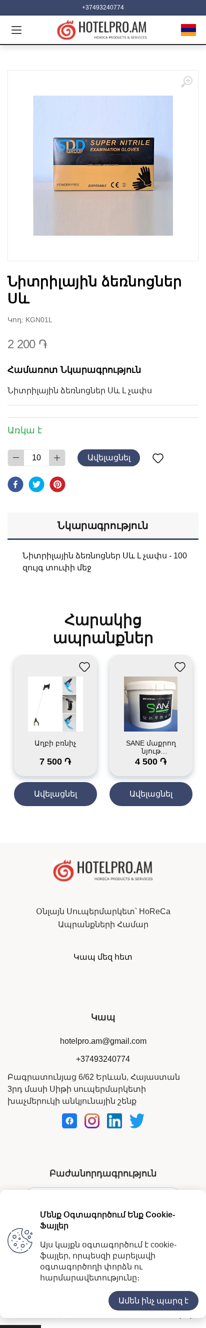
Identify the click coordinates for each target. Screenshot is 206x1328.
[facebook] (16, 484)
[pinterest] (58, 484)
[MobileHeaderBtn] (17, 30)
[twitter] (36, 484)
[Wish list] (158, 458)
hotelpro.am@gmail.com (103, 1041)
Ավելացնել (109, 457)
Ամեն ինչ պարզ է (153, 1300)
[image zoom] (186, 82)
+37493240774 (103, 7)
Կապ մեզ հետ (103, 957)
